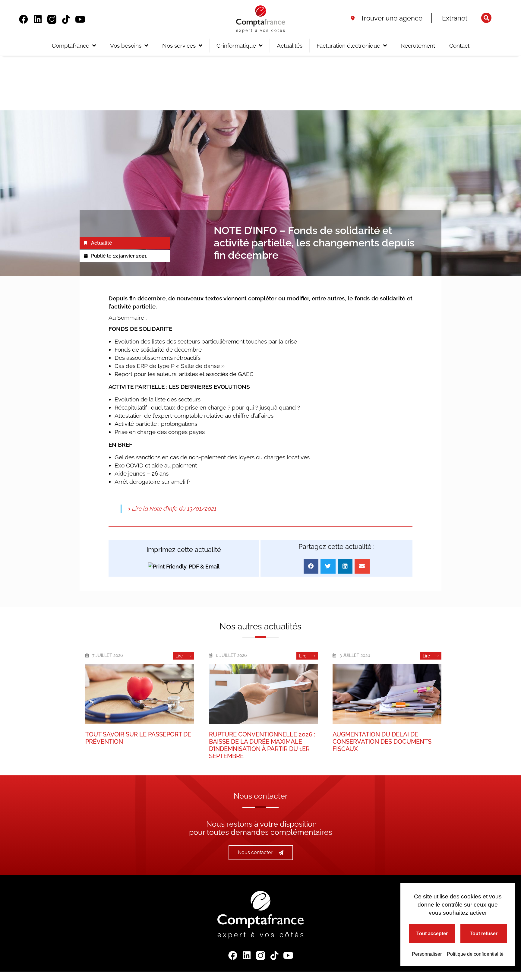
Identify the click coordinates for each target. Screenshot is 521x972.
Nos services (179, 45)
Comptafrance (70, 45)
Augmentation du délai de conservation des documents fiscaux (382, 741)
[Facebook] (23, 19)
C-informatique (236, 45)
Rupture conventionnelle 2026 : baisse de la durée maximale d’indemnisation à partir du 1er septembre (262, 745)
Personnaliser (427, 954)
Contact (459, 45)
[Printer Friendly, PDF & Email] (183, 566)
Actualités (289, 45)
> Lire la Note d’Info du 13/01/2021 (172, 508)
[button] (486, 18)
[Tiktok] (66, 19)
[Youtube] (80, 19)
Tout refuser (483, 933)
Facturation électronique (348, 45)
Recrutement (418, 45)
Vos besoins (125, 45)
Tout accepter (432, 933)
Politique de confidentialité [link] (475, 954)
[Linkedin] (37, 19)
